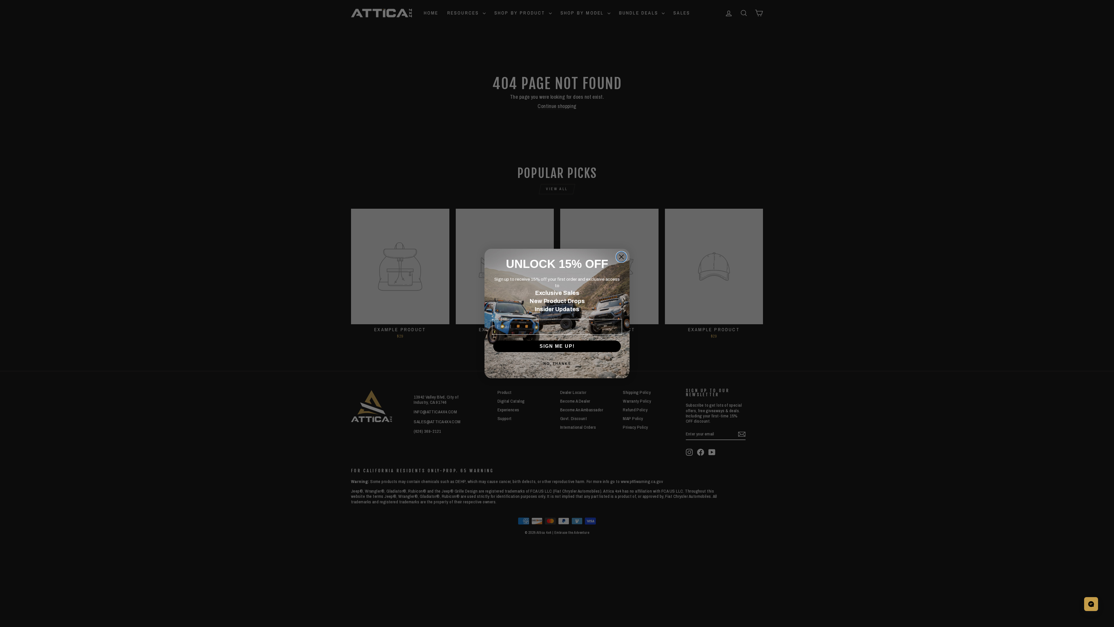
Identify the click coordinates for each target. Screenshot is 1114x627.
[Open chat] (1091, 604)
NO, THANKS (557, 364)
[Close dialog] (621, 257)
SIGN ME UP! (557, 346)
